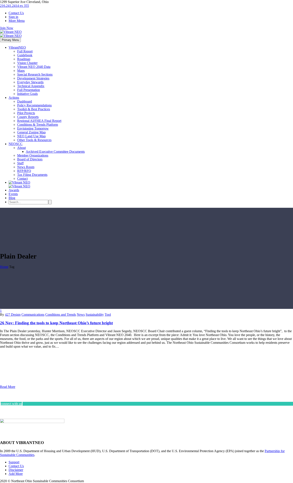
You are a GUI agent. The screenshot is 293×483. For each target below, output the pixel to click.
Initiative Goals (27, 94)
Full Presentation (28, 90)
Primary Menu (10, 40)
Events (13, 194)
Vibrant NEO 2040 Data (33, 67)
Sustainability (95, 314)
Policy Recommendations (34, 105)
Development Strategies (33, 78)
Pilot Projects (26, 113)
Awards (14, 190)
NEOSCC (16, 144)
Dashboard (24, 101)
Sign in (13, 17)
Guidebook (24, 55)
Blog (12, 198)
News (81, 314)
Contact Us (16, 13)
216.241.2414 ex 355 (14, 5)
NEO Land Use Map (31, 136)
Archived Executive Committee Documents (55, 151)
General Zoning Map (31, 132)
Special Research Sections (35, 74)
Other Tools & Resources (34, 140)
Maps (21, 70)
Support (14, 462)
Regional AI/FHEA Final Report (39, 121)
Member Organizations (32, 155)
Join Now (6, 28)
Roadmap (23, 59)
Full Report (25, 51)
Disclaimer (16, 470)
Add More (16, 474)
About (21, 148)
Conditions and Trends (60, 314)
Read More (7, 387)
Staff (20, 163)
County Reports (28, 117)
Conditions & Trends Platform (37, 124)
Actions (14, 97)
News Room (25, 167)
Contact (22, 178)
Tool (108, 314)
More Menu (17, 20)
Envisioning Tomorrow (33, 128)
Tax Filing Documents (32, 174)
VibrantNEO (17, 47)
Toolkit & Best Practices (33, 109)
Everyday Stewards (30, 82)
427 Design (13, 314)
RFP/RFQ (24, 171)
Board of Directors (29, 159)
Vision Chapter (27, 63)
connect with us (11, 403)
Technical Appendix (30, 86)
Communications (32, 314)
